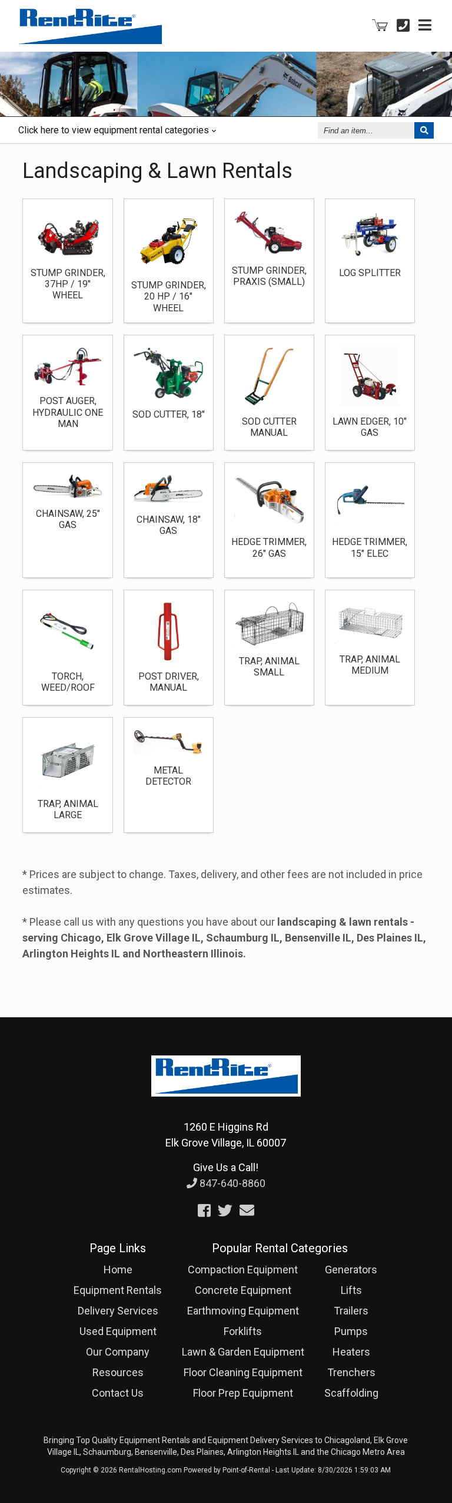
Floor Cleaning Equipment (243, 1372)
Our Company (117, 1352)
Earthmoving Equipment (243, 1310)
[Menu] (424, 25)
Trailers (351, 1310)
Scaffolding (351, 1393)
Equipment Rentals (118, 1290)
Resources (118, 1372)
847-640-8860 (231, 1183)
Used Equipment (118, 1331)
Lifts (351, 1290)
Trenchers (351, 1372)
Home (118, 1269)
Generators (351, 1269)
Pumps (351, 1331)
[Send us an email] (247, 1210)
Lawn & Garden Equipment (243, 1352)
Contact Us (118, 1393)
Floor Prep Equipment (243, 1393)
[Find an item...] (424, 130)
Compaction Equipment (243, 1269)
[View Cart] (380, 25)
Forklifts (243, 1331)
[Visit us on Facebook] (204, 1210)
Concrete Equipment (243, 1290)
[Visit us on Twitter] (225, 1210)
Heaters (351, 1352)
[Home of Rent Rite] (226, 1104)
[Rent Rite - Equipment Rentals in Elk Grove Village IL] (90, 40)
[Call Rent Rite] (403, 25)
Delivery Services (118, 1310)
